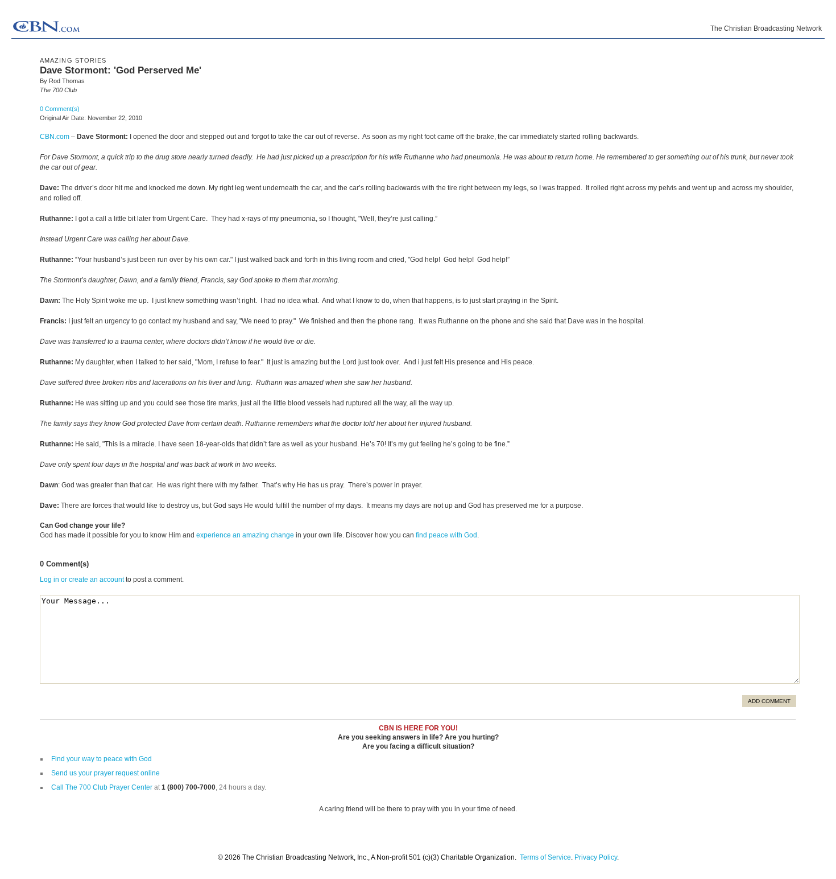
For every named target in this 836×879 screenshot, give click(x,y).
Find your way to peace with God (101, 759)
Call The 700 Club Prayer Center (101, 787)
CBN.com (54, 137)
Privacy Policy (595, 857)
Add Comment (769, 701)
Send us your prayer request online (105, 773)
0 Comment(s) (60, 108)
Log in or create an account (82, 580)
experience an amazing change (245, 535)
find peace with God (446, 535)
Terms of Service (545, 857)
